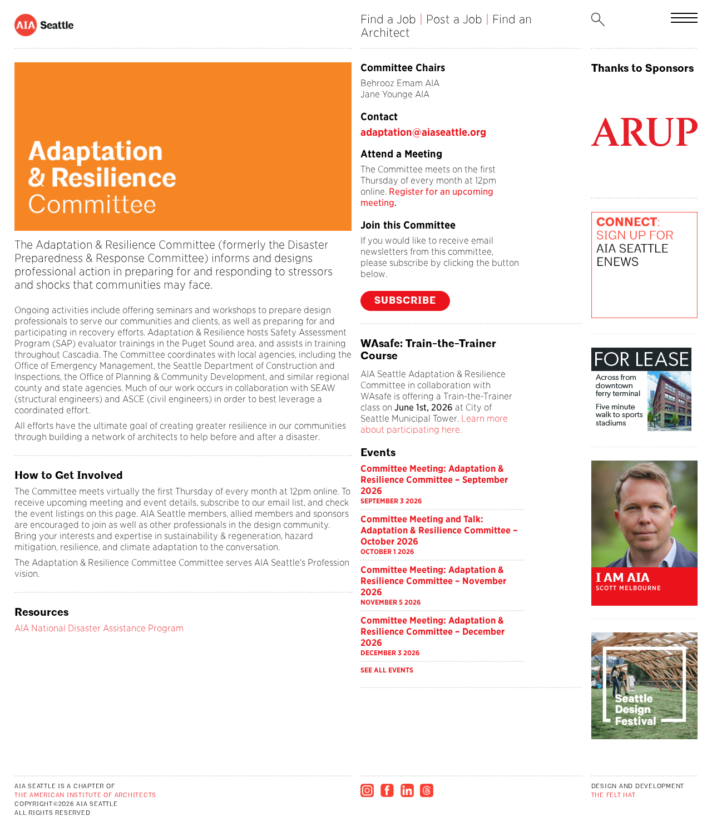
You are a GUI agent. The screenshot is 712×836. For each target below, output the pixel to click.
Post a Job (454, 19)
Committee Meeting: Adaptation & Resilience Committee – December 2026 (432, 631)
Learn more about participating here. (434, 424)
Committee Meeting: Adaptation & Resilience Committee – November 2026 (433, 581)
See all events (386, 670)
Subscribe (405, 300)
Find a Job (388, 19)
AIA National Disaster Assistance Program (99, 628)
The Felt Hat (613, 796)
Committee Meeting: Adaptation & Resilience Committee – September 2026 (434, 479)
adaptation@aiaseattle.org (423, 132)
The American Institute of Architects (85, 796)
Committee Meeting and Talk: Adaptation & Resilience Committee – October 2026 (439, 530)
